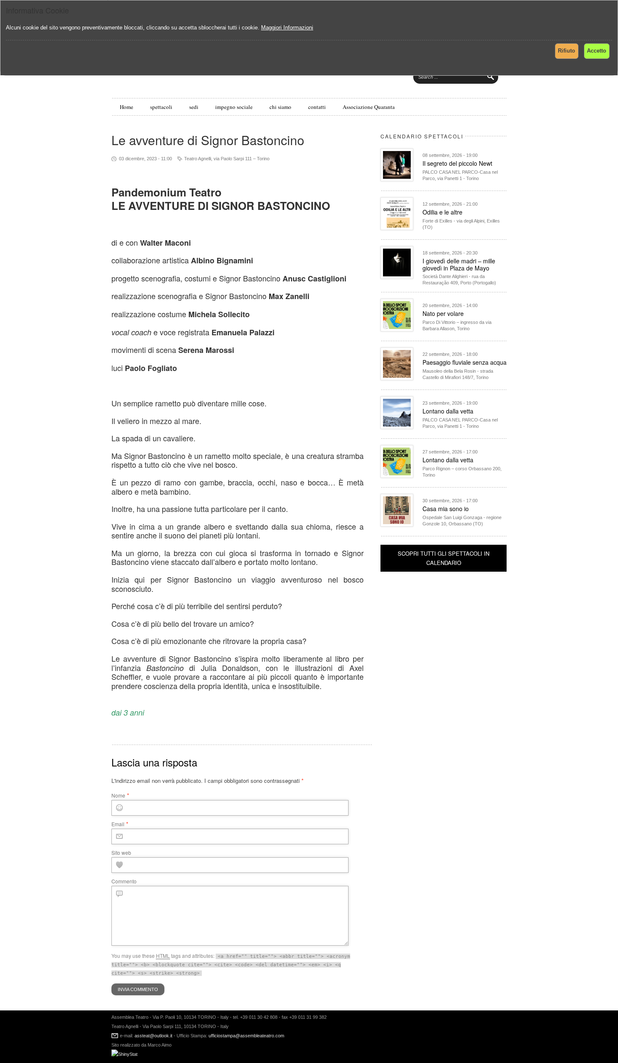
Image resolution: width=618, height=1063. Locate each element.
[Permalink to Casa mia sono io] (396, 524)
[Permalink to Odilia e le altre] (396, 228)
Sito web (121, 852)
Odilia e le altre (442, 212)
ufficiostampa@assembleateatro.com (245, 1035)
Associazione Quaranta (369, 107)
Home (126, 107)
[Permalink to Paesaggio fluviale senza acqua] (396, 378)
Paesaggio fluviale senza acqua (465, 362)
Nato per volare (443, 313)
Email (117, 823)
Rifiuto (566, 51)
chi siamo (280, 107)
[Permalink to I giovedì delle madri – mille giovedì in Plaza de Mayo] (396, 277)
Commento (124, 881)
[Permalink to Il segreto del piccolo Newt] (396, 179)
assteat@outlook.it (153, 1035)
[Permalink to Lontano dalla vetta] (396, 427)
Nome (118, 795)
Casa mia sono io (446, 508)
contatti (317, 107)
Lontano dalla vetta (448, 411)
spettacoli (161, 107)
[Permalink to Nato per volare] (396, 329)
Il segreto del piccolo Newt (457, 163)
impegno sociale (234, 107)
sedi (193, 107)
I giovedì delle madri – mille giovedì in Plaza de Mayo (459, 264)
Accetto (596, 51)
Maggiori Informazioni (287, 27)
